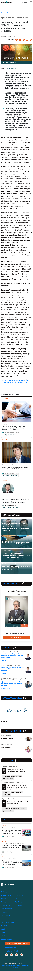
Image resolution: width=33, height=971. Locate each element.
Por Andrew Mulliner (10, 505)
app (4, 475)
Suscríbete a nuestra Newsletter (17, 943)
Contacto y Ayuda (11, 951)
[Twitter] (24, 40)
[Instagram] (11, 954)
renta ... (5, 507)
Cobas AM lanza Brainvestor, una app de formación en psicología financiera (15, 468)
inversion (13, 382)
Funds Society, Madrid (10, 68)
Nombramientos (6, 895)
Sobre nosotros (12, 731)
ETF (16, 898)
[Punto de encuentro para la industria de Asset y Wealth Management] (7, 2)
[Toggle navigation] (31, 2)
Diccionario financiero (7, 919)
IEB (28, 380)
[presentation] (2, 707)
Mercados (4, 898)
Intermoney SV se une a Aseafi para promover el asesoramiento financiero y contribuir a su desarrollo (15, 428)
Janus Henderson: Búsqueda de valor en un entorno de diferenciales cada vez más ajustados (16, 568)
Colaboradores (12, 698)
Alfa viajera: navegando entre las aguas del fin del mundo (11, 846)
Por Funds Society (9, 836)
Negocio (3, 902)
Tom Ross (4, 660)
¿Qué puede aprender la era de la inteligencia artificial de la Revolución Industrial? (12, 683)
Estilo (7, 820)
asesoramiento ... (11, 434)
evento (23, 380)
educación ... (14, 475)
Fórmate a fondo (7, 909)
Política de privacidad (23, 966)
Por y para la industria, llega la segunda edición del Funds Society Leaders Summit (18, 787)
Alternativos (19, 895)
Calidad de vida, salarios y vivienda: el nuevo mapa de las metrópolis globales (12, 862)
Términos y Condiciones (8, 966)
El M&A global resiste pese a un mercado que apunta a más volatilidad (16, 543)
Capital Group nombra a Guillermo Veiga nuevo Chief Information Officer (16, 556)
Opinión (7, 648)
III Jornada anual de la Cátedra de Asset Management (17, 802)
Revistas (4, 926)
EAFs (18, 434)
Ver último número (17, 637)
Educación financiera (7, 922)
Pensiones (18, 902)
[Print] (27, 40)
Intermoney (5, 382)
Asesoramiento (5, 915)
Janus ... (10, 507)
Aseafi (4, 434)
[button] (15, 964)
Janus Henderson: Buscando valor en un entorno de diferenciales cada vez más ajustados (12, 669)
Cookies (15, 967)
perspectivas (16, 507)
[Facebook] (20, 40)
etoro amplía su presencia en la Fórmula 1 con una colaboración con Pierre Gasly (11, 831)
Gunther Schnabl (5, 688)
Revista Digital (12, 583)
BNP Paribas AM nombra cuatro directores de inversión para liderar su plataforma (15, 528)
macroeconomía (22, 382)
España (18, 380)
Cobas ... (7, 475)
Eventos (8, 760)
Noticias (4, 892)
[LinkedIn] (16, 40)
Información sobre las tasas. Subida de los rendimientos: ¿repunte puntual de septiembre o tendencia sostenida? (15, 500)
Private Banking (5, 905)
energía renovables (8, 380)
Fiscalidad (4, 912)
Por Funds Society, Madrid (12, 432)
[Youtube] (16, 954)
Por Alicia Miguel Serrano (11, 852)
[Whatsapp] (31, 40)
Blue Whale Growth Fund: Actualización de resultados (16, 770)
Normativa (18, 905)
